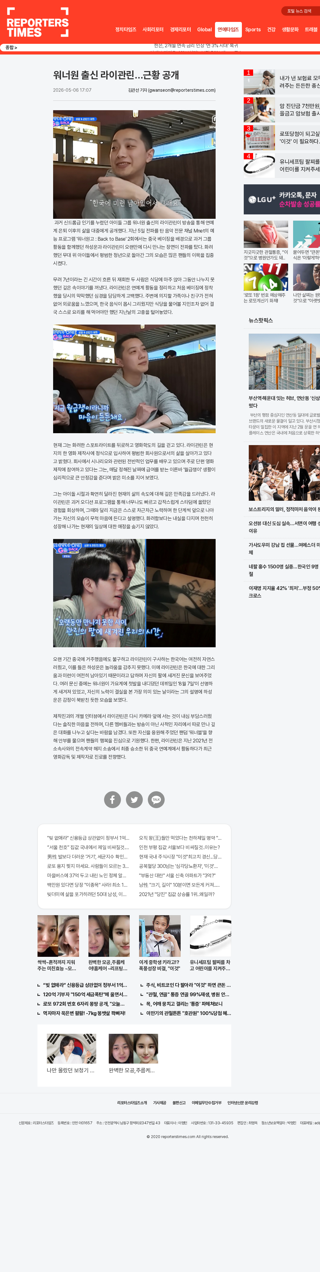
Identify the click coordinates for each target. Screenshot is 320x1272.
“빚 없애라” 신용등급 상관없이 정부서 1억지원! (85, 985)
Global (204, 30)
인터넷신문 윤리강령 (243, 1102)
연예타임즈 (228, 30)
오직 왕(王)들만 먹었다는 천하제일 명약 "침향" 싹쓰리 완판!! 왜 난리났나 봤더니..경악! (180, 838)
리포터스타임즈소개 (132, 1102)
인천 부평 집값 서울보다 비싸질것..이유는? (179, 847)
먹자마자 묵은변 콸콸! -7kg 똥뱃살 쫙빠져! (84, 1013)
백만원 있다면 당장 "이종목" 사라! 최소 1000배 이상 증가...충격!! (88, 885)
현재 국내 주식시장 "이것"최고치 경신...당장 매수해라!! (180, 857)
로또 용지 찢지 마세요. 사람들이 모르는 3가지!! (88, 866)
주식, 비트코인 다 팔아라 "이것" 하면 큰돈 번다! (188, 985)
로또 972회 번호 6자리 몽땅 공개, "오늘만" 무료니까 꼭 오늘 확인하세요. (85, 1004)
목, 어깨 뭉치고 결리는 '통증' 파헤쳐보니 (184, 1004)
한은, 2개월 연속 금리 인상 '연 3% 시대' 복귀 (196, 46)
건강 (271, 30)
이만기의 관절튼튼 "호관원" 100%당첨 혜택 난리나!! (188, 1013)
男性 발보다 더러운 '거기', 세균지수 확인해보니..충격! (88, 857)
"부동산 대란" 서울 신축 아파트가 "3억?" (177, 876)
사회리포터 (153, 30)
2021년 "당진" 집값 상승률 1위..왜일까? (176, 894)
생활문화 (290, 30)
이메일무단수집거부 (207, 1102)
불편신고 (179, 1102)
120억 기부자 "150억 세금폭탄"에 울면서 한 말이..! (85, 995)
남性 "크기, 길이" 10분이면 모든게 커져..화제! (180, 885)
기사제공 (159, 1102)
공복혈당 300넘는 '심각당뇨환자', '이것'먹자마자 (180, 866)
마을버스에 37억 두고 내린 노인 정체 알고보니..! (88, 876)
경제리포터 (180, 30)
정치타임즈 (126, 30)
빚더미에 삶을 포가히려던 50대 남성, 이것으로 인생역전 (88, 894)
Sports (253, 30)
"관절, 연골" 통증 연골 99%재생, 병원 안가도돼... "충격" (188, 995)
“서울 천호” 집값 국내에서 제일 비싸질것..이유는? (88, 847)
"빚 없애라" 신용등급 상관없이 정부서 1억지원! (88, 838)
